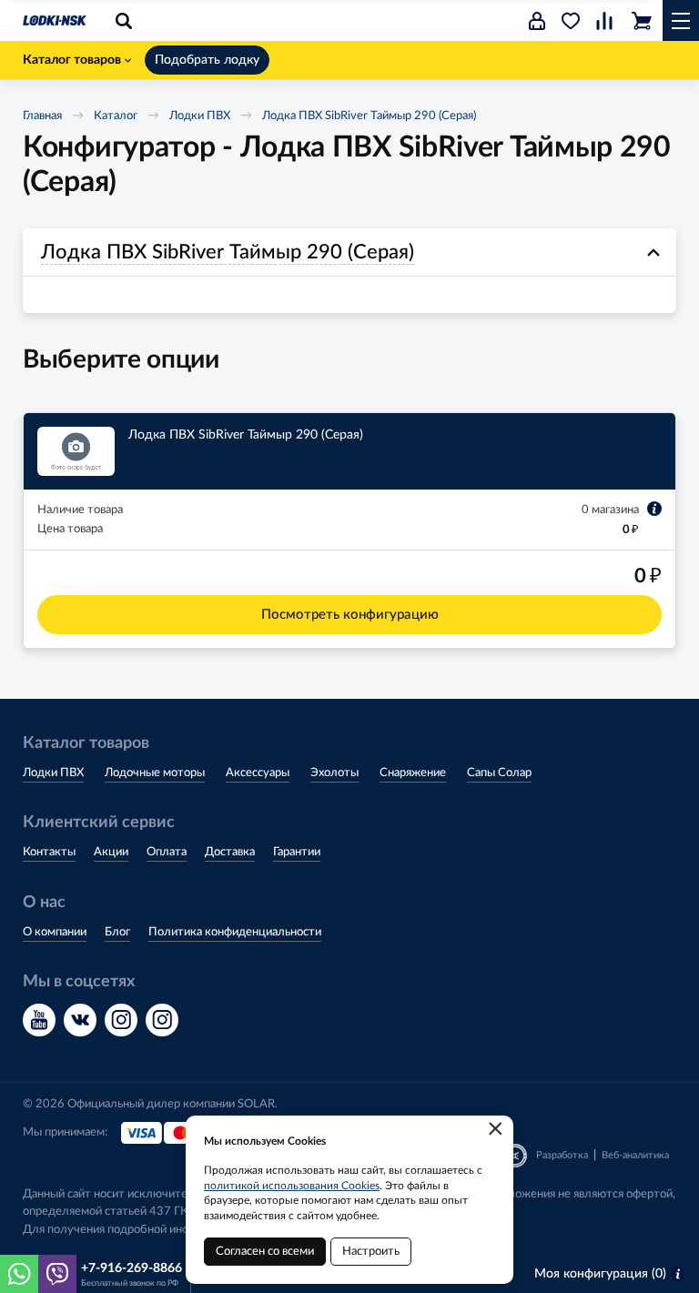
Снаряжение (413, 773)
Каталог (115, 116)
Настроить (371, 1252)
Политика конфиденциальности (234, 932)
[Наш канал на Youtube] (39, 1020)
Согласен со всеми (265, 1252)
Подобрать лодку (207, 60)
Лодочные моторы (155, 773)
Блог (117, 932)
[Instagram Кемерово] (162, 1020)
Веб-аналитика (635, 1155)
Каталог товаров (72, 60)
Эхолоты (334, 773)
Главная (42, 116)
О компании (54, 932)
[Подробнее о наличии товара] (654, 508)
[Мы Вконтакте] (80, 1020)
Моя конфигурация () (600, 1274)
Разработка (562, 1155)
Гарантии (296, 852)
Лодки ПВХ (199, 116)
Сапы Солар (499, 773)
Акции (111, 852)
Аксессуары (257, 773)
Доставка (230, 852)
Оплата (167, 852)
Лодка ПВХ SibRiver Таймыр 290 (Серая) (369, 116)
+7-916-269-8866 (131, 1268)
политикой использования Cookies (292, 1185)
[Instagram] (121, 1020)
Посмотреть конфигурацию (350, 614)
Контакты (49, 852)
